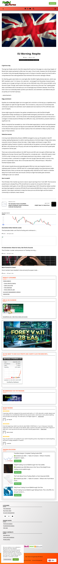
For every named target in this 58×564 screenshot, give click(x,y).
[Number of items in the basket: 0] (3, 8)
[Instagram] (27, 8)
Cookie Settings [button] (7, 559)
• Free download (8, 287)
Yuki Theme (28, 556)
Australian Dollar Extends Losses (12, 228)
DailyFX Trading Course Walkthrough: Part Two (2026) (29, 465)
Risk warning (6, 535)
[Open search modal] (33, 9)
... (36, 230)
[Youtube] (30, 8)
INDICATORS (6, 294)
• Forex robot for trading (10, 283)
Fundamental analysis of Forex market (29, 60)
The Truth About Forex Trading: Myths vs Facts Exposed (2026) (31, 476)
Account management (8, 512)
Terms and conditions (8, 537)
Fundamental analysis (8, 526)
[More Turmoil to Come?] (29, 261)
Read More (17, 461)
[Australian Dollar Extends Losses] (29, 221)
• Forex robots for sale (9, 289)
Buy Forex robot (7, 510)
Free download (7, 508)
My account (52, 3)
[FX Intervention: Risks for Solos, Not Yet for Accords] (29, 241)
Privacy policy (6, 539)
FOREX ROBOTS (7, 281)
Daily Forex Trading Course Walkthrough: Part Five (28, 487)
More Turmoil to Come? (9, 267)
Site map (5, 528)
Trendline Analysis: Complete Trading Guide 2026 (28, 453)
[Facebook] (25, 8)
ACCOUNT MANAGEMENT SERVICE (12, 292)
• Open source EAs (8, 285)
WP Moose (40, 556)
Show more (41, 416)
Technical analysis (7, 523)
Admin (26, 57)
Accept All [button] (16, 559)
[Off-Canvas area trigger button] (55, 9)
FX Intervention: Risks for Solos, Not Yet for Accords (17, 247)
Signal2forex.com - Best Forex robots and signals (15, 317)
